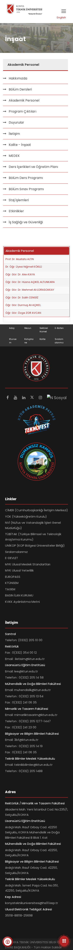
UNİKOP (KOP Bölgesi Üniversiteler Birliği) (35, 545)
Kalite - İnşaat (20, 144)
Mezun (27, 328)
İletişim (14, 133)
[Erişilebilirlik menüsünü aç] (7, 942)
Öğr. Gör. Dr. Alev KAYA (20, 274)
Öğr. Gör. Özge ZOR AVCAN (23, 313)
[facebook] (8, 397)
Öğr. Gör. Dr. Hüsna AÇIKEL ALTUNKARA (30, 282)
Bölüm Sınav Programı (26, 189)
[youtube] (16, 397)
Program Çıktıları (22, 111)
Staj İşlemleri (19, 200)
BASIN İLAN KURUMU (19, 595)
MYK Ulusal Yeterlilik (19, 570)
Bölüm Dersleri (20, 89)
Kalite (42, 339)
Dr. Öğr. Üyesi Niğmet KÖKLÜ (23, 267)
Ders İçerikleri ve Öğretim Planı (33, 166)
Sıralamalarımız (16, 552)
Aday (12, 328)
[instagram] (41, 397)
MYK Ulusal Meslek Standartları (27, 564)
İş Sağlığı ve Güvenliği (26, 222)
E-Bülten (59, 328)
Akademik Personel (24, 100)
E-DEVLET (11, 558)
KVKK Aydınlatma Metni (22, 601)
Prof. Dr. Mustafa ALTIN (19, 259)
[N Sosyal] (57, 397)
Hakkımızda (18, 78)
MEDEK (14, 155)
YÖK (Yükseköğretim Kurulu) (26, 516)
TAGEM (10, 589)
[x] (32, 397)
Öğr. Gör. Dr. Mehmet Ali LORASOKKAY (29, 290)
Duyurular (16, 122)
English (61, 17)
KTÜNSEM (11, 583)
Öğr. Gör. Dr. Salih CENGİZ (21, 297)
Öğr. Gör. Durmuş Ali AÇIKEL (23, 305)
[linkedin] (24, 397)
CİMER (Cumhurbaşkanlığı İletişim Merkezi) (36, 510)
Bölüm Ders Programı (26, 177)
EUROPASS (12, 577)
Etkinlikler (16, 211)
